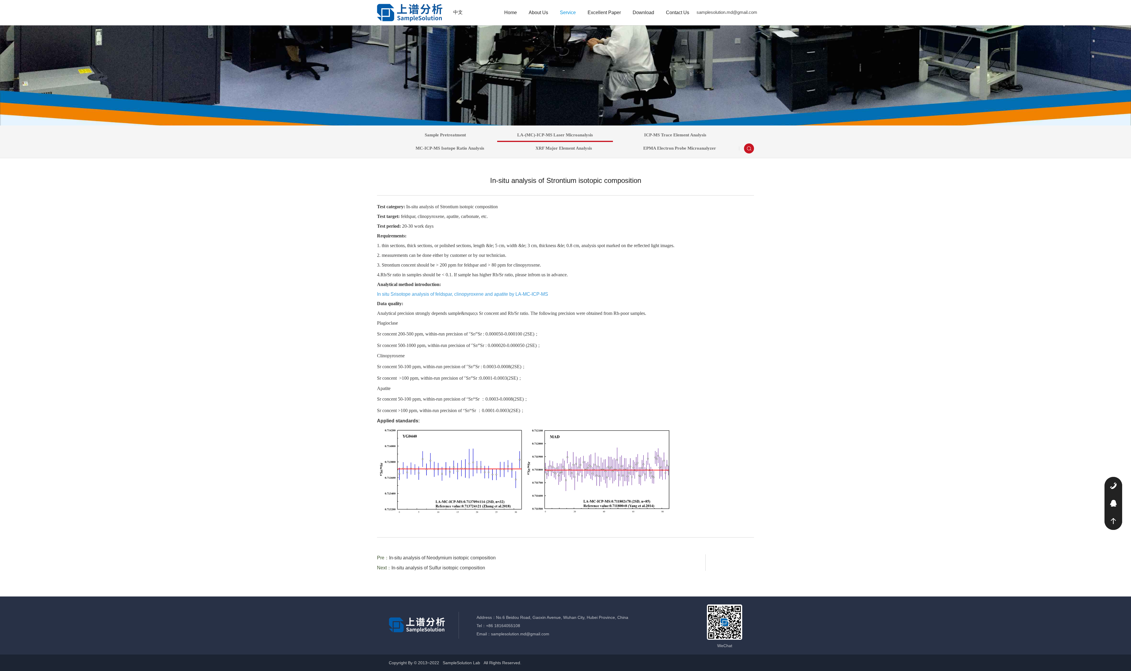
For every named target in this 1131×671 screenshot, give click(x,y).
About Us (538, 12)
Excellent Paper (604, 12)
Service (568, 12)
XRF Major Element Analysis (563, 148)
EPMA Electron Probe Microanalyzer (679, 148)
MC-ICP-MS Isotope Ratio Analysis (450, 148)
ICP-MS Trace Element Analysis (675, 135)
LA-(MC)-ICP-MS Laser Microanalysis (555, 135)
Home (510, 12)
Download (643, 12)
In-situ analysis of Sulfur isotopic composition (438, 567)
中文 (458, 12)
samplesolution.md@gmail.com (727, 12)
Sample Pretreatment (445, 135)
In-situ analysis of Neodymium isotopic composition (442, 557)
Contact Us (677, 12)
